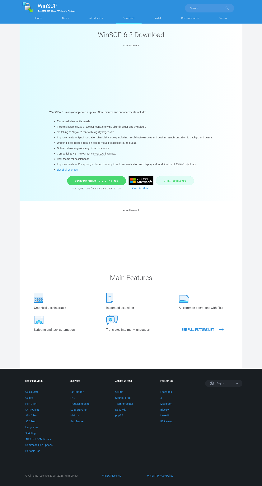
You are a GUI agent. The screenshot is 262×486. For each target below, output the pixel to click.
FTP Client (31, 403)
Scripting (30, 433)
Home (38, 18)
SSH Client (31, 415)
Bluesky (164, 409)
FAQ (72, 398)
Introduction (96, 18)
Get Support (77, 392)
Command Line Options (39, 445)
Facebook (166, 392)
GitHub (119, 392)
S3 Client (30, 421)
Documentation (190, 18)
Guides (29, 398)
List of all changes (67, 169)
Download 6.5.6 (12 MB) (96, 180)
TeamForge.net (124, 403)
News (65, 18)
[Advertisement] (131, 74)
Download (128, 18)
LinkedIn (165, 415)
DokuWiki (120, 409)
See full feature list (198, 329)
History (74, 415)
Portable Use (32, 451)
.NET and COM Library (38, 439)
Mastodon (166, 403)
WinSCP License (111, 475)
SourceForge (122, 398)
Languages (31, 427)
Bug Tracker (77, 421)
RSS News (166, 421)
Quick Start (31, 392)
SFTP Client (32, 409)
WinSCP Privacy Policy (160, 475)
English (220, 383)
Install (157, 18)
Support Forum (79, 409)
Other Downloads (175, 180)
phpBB (119, 415)
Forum (223, 18)
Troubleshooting (80, 403)
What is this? (141, 188)
